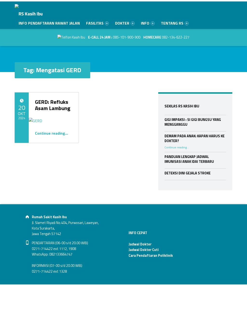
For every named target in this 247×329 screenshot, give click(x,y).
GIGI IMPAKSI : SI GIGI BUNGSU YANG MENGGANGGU (193, 122)
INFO (145, 23)
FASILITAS (94, 23)
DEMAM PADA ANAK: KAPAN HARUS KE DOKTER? (195, 138)
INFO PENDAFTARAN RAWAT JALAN (49, 23)
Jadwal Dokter (140, 244)
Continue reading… (51, 133)
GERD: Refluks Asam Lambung (52, 105)
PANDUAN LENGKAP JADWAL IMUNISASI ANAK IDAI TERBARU (189, 159)
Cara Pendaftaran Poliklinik (151, 255)
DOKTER (122, 23)
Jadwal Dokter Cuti (144, 249)
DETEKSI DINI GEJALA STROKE (188, 173)
